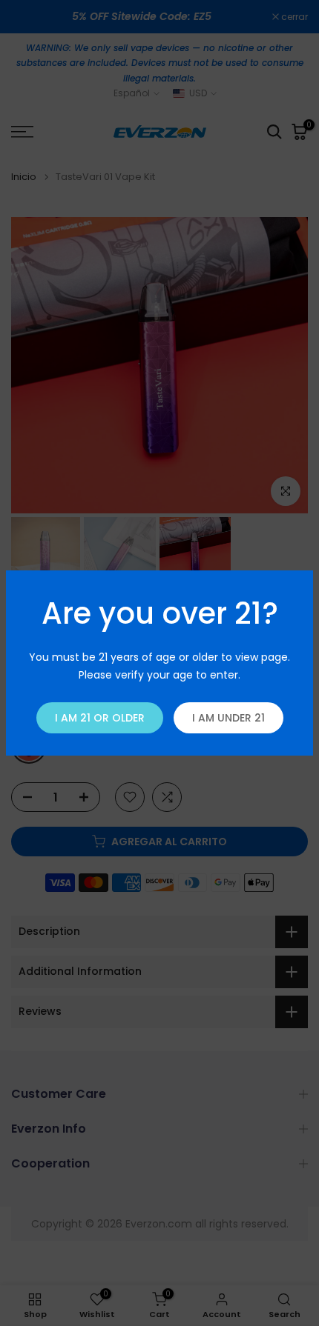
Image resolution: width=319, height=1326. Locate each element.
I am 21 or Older (100, 717)
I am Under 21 (228, 717)
